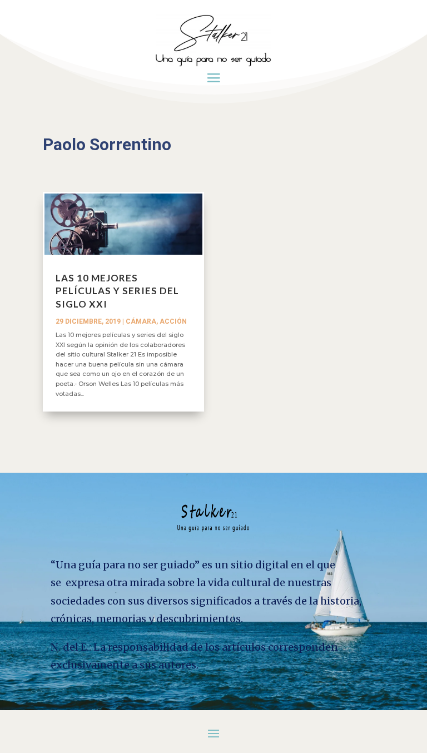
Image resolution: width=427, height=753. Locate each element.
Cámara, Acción (156, 321)
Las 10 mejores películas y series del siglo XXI (117, 291)
